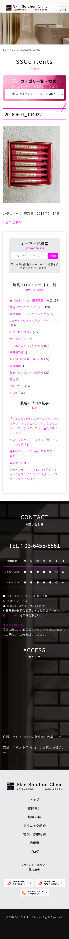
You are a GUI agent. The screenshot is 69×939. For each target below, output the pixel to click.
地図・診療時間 (34, 834)
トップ (34, 799)
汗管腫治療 (17, 352)
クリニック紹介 (34, 825)
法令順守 (34, 869)
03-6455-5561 (42, 545)
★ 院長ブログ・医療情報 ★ (29, 300)
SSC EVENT (17, 386)
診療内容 (34, 816)
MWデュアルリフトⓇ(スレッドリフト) (34, 321)
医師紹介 (34, 808)
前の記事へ (13, 222)
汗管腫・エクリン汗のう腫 (27, 346)
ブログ (34, 851)
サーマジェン (18, 339)
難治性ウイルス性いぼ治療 (27, 372)
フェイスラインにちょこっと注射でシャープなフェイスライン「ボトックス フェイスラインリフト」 (34, 474)
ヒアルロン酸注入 (21, 332)
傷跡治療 (15, 366)
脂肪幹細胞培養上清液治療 (27, 359)
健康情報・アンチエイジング (28, 314)
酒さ (12, 379)
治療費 (34, 842)
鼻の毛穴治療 (18, 463)
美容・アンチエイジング (25, 307)
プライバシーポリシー (34, 864)
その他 (14, 393)
